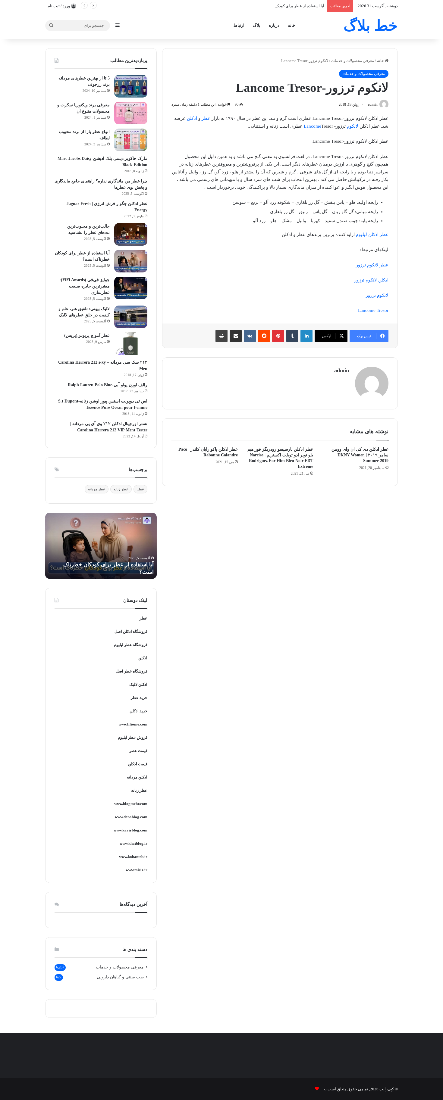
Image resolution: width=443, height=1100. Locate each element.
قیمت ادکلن (137, 764)
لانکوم (352, 126)
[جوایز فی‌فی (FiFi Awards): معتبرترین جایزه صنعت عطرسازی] (130, 288)
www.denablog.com (131, 817)
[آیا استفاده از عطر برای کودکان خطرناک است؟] (130, 261)
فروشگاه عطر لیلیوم (130, 644)
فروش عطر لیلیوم (132, 737)
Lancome (312, 126)
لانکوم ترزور (377, 295)
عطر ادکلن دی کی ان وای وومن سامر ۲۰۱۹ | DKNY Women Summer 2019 (359, 455)
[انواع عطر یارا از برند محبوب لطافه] (130, 140)
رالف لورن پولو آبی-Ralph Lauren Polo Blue (107, 385)
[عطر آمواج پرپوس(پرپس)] (130, 343)
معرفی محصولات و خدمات (352, 60)
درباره (274, 25)
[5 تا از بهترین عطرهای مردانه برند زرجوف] (130, 86)
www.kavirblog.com (130, 830)
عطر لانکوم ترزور (372, 265)
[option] (101, 546)
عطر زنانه (121, 489)
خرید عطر (139, 697)
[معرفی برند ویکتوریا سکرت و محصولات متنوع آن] (130, 113)
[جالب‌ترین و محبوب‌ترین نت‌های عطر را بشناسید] (130, 234)
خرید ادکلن (138, 711)
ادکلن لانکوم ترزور (371, 280)
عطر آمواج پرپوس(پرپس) (87, 335)
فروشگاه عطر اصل (131, 671)
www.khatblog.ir (133, 843)
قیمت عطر (138, 750)
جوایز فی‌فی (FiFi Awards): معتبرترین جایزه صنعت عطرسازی (84, 286)
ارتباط (239, 25)
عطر (206, 118)
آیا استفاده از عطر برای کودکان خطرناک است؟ (285, 6)
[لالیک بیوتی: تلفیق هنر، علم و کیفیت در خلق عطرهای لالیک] (130, 317)
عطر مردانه (96, 489)
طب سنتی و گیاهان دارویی (120, 977)
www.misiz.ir (136, 870)
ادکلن (192, 118)
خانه (291, 25)
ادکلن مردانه (137, 777)
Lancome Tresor (373, 310)
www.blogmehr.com (130, 803)
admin (373, 104)
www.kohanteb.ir (133, 856)
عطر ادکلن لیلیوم (372, 234)
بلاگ (256, 25)
